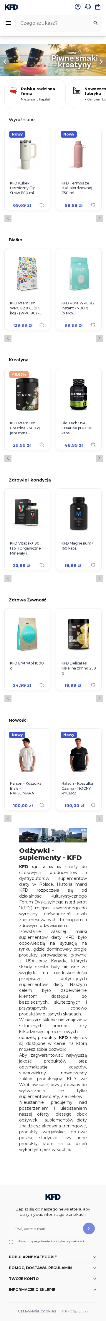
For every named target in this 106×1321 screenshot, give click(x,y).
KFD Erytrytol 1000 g (27, 665)
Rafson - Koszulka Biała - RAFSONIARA (26, 788)
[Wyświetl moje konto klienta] (77, 6)
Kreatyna (19, 359)
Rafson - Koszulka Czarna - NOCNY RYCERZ (77, 788)
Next (99, 218)
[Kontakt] (87, 6)
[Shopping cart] (97, 6)
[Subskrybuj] (89, 1228)
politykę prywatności (68, 1241)
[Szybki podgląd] (41, 204)
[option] (53, 60)
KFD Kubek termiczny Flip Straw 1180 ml (22, 188)
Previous (7, 218)
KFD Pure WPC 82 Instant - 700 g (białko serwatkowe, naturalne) (78, 308)
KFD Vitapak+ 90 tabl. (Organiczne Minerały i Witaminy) (25, 548)
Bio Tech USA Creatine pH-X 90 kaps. (77, 428)
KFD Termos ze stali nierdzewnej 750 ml (77, 188)
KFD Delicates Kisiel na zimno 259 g (79, 668)
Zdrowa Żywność (27, 599)
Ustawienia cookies (37, 1311)
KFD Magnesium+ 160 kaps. (77, 545)
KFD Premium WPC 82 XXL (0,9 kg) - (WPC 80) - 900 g (25, 308)
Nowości (18, 720)
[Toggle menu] (8, 23)
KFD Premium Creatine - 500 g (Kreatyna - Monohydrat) (25, 428)
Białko (15, 239)
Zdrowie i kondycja (30, 479)
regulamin (42, 1241)
